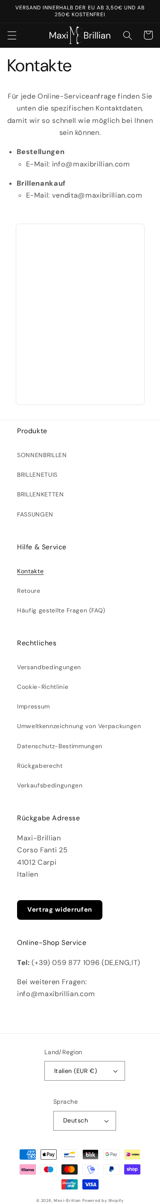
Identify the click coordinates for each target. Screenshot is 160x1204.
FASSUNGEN (35, 514)
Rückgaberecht (40, 766)
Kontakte (30, 571)
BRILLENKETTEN (40, 494)
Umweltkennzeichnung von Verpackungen (79, 726)
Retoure (29, 591)
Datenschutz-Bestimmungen (59, 746)
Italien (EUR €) (75, 1071)
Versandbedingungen (49, 667)
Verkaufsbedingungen (50, 785)
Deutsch (75, 1120)
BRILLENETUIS (37, 474)
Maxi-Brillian (67, 1200)
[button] (11, 35)
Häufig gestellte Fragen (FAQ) (61, 610)
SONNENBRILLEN (42, 455)
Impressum (33, 706)
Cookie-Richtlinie (42, 687)
